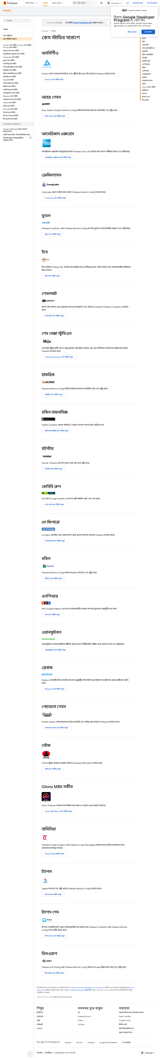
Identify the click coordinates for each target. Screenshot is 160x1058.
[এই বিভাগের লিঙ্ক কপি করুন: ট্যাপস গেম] (62, 912)
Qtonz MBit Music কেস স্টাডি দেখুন (58, 811)
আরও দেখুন (56, 3)
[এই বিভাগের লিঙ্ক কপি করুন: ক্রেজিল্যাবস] (64, 175)
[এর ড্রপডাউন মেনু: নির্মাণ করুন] (37, 3)
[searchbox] (17, 21)
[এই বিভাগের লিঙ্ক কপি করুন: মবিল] (53, 558)
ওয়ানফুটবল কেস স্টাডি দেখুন (55, 650)
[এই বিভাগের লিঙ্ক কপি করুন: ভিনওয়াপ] (60, 953)
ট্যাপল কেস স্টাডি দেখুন (53, 894)
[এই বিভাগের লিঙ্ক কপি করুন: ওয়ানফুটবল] (64, 632)
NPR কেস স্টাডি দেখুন (52, 614)
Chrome (79, 1042)
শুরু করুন (148, 32)
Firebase (45, 31)
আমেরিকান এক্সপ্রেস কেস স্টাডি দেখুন (58, 157)
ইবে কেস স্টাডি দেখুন (52, 276)
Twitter (80, 1020)
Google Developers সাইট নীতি (80, 990)
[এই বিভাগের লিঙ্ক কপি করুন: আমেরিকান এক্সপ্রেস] (77, 134)
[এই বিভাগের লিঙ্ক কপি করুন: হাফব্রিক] (58, 375)
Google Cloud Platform (108, 1042)
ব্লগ (127, 3)
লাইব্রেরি (40, 1024)
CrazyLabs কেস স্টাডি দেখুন (55, 198)
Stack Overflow (125, 1016)
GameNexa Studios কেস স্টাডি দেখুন (59, 357)
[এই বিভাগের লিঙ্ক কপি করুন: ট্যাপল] (55, 871)
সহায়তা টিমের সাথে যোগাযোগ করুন (131, 1012)
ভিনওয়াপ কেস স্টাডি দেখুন (54, 973)
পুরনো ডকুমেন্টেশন (125, 1032)
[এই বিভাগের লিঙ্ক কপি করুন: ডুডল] (53, 216)
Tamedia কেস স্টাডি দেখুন (54, 854)
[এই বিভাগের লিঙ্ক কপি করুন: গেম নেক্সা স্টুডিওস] (74, 333)
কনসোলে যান (138, 3)
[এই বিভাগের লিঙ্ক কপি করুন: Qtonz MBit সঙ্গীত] (76, 787)
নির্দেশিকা (40, 1012)
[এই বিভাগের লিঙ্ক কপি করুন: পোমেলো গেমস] (69, 706)
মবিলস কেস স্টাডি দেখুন (53, 578)
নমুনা (38, 1020)
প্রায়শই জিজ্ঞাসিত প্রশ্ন (126, 1028)
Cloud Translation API (82, 22)
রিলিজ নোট (123, 1024)
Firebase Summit (84, 1016)
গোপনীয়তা (48, 1053)
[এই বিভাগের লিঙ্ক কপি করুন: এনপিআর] (61, 596)
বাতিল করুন (132, 32)
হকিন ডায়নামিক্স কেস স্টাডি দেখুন (56, 431)
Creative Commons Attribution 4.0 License (86, 988)
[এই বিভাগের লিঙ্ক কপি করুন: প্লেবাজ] (56, 668)
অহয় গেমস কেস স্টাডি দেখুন (55, 116)
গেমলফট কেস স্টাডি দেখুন (54, 316)
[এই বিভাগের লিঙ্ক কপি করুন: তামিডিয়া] (59, 829)
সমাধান (45, 3)
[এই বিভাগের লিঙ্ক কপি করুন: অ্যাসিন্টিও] (61, 53)
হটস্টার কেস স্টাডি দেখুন (53, 469)
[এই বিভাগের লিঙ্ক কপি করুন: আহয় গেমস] (64, 97)
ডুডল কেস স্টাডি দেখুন (53, 234)
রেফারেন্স (40, 1016)
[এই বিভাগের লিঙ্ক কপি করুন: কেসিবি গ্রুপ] (64, 486)
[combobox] (84, 3)
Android (68, 1042)
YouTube (81, 1024)
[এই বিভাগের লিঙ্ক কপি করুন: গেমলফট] (60, 293)
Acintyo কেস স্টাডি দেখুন (54, 79)
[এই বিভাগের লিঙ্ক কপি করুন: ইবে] (51, 252)
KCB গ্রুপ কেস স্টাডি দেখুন (54, 504)
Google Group (124, 1020)
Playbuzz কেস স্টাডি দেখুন (54, 689)
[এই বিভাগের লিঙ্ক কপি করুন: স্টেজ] (53, 745)
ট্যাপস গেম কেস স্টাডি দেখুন (55, 936)
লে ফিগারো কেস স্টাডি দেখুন (55, 541)
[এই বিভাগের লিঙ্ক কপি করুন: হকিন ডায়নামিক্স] (71, 412)
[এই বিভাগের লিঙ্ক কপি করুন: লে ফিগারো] (62, 522)
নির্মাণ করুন (30, 3)
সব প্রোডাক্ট (126, 1042)
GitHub (39, 1028)
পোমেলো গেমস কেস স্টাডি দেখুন (56, 728)
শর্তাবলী (39, 1053)
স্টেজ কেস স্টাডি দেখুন (53, 769)
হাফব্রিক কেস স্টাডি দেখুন (53, 394)
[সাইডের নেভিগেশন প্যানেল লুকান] (30, 1053)
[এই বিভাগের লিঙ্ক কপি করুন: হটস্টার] (56, 448)
